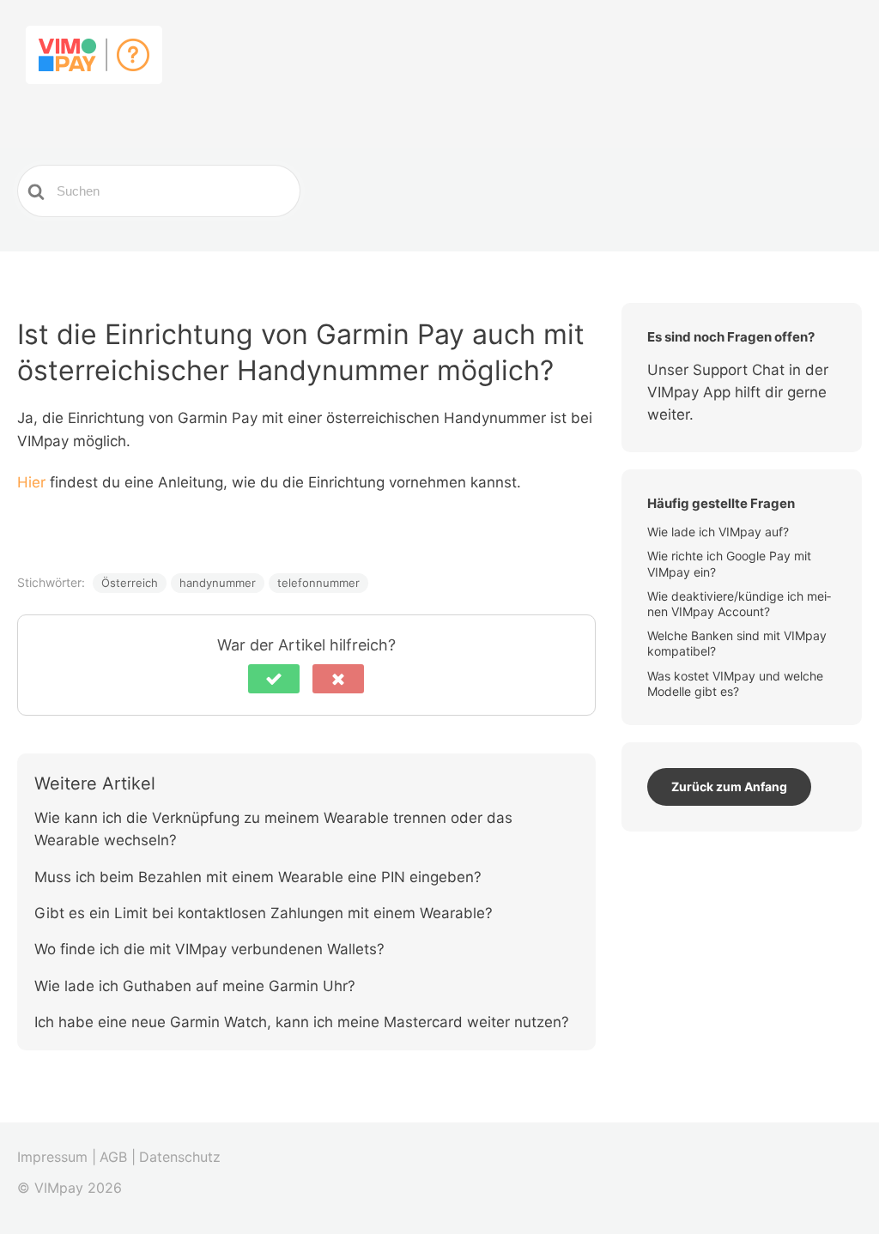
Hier (33, 482)
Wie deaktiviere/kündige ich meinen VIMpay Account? (739, 604)
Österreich (129, 583)
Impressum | (56, 1156)
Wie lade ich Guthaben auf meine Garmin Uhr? (197, 986)
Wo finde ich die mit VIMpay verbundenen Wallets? (209, 949)
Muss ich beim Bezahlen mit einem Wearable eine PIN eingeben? (258, 877)
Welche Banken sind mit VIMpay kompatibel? (737, 643)
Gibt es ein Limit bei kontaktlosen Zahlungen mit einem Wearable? (263, 913)
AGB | (118, 1156)
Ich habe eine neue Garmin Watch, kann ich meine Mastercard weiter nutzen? (301, 1022)
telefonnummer (318, 583)
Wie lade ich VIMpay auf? (719, 531)
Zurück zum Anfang (729, 786)
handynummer (217, 583)
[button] (274, 678)
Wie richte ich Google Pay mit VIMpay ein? (729, 563)
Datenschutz (180, 1156)
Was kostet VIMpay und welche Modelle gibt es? (735, 683)
